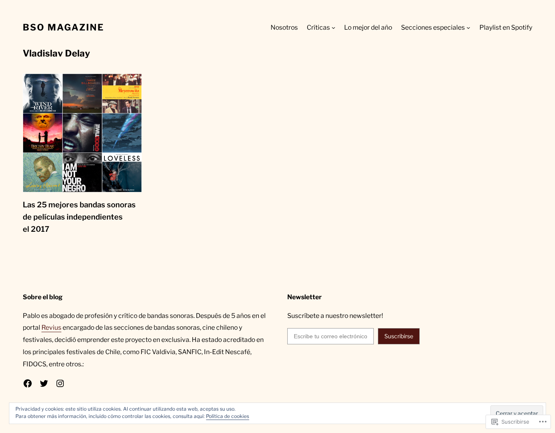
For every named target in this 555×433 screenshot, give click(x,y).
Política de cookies (227, 416)
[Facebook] (28, 383)
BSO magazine (63, 27)
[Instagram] (60, 383)
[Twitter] (44, 383)
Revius (51, 327)
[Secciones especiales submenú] (468, 27)
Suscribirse (398, 336)
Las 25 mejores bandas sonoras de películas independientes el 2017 (79, 216)
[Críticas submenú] (333, 27)
